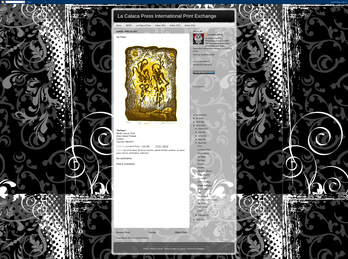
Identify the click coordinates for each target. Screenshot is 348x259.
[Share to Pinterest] (167, 146)
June (200, 136)
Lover (200, 211)
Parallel (201, 168)
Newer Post (123, 232)
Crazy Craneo (204, 175)
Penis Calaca (203, 153)
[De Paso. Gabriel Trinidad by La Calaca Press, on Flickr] (151, 128)
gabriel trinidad (161, 150)
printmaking (134, 153)
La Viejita (202, 157)
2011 (198, 220)
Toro (200, 146)
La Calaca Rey (204, 150)
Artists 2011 (160, 25)
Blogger (201, 249)
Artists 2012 (175, 25)
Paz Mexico (203, 178)
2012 (198, 126)
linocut (125, 153)
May (200, 139)
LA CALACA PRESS (201, 62)
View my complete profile (204, 55)
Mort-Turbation (204, 182)
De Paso (201, 160)
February (202, 215)
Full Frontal (202, 207)
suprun (183, 249)
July (200, 132)
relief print (144, 153)
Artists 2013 (190, 25)
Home (119, 25)
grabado (172, 150)
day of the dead (130, 150)
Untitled (201, 164)
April (200, 143)
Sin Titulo (202, 203)
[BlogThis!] (159, 146)
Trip (199, 193)
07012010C (203, 189)
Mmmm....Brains (205, 171)
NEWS (129, 25)
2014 (198, 118)
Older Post (181, 232)
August (201, 129)
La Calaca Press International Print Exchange (167, 16)
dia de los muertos (146, 150)
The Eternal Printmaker (208, 200)
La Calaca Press (143, 25)
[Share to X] (162, 146)
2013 (198, 122)
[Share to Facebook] (164, 146)
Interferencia (203, 196)
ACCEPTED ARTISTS (202, 65)
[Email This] (156, 146)
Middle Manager (205, 186)
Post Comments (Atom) (138, 238)
